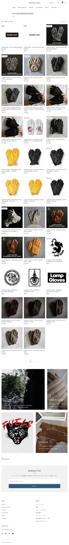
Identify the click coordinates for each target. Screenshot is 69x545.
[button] (52, 3)
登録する (34, 486)
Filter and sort (8, 21)
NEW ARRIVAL (22, 7)
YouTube (54, 7)
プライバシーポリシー (42, 515)
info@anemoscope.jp (8, 529)
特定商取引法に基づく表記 (43, 518)
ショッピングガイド (41, 510)
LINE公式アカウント (41, 521)
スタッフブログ (40, 504)
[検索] (65, 3)
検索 (37, 507)
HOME (14, 7)
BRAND (31, 7)
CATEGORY (39, 7)
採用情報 (38, 513)
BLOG (47, 7)
